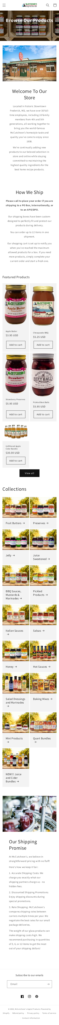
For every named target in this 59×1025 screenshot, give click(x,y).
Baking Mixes (41, 699)
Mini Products (14, 738)
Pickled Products (38, 593)
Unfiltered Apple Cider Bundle (13, 447)
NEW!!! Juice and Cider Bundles (13, 777)
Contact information (31, 1018)
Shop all (29, 30)
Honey (10, 666)
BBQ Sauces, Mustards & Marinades (13, 594)
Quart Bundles (42, 738)
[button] (4, 5)
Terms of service (49, 1013)
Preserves (39, 523)
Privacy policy (33, 1013)
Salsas (37, 630)
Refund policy (18, 1013)
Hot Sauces (40, 666)
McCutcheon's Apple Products (27, 1009)
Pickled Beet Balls (41, 402)
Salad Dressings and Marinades (15, 700)
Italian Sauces (14, 630)
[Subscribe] (48, 984)
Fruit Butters (13, 523)
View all (29, 473)
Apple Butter (11, 331)
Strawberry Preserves (15, 399)
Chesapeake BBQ (40, 332)
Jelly (8, 555)
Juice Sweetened (40, 557)
